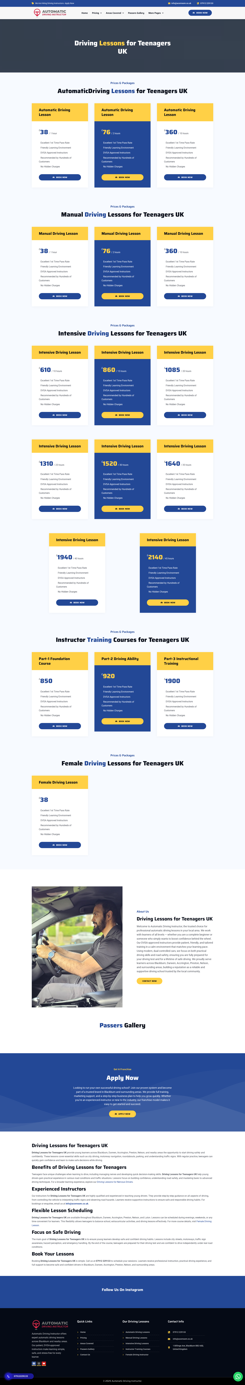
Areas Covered (113, 13)
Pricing (95, 13)
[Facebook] (34, 1364)
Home (85, 13)
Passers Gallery (136, 13)
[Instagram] (39, 1364)
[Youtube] (44, 1364)
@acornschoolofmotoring (122, 1298)
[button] (97, 13)
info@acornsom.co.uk (77, 1203)
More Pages (154, 13)
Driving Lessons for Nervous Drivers (115, 1182)
